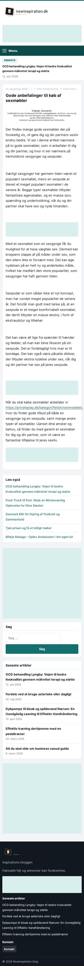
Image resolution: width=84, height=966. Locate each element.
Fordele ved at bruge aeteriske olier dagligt (38, 694)
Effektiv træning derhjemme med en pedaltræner (35, 934)
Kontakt (9, 949)
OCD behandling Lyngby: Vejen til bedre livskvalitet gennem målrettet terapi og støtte (37, 69)
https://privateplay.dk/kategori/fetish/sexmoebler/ (44, 407)
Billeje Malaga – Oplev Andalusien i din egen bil (39, 537)
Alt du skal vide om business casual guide (37, 748)
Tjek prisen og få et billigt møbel (28, 528)
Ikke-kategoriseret (47, 88)
